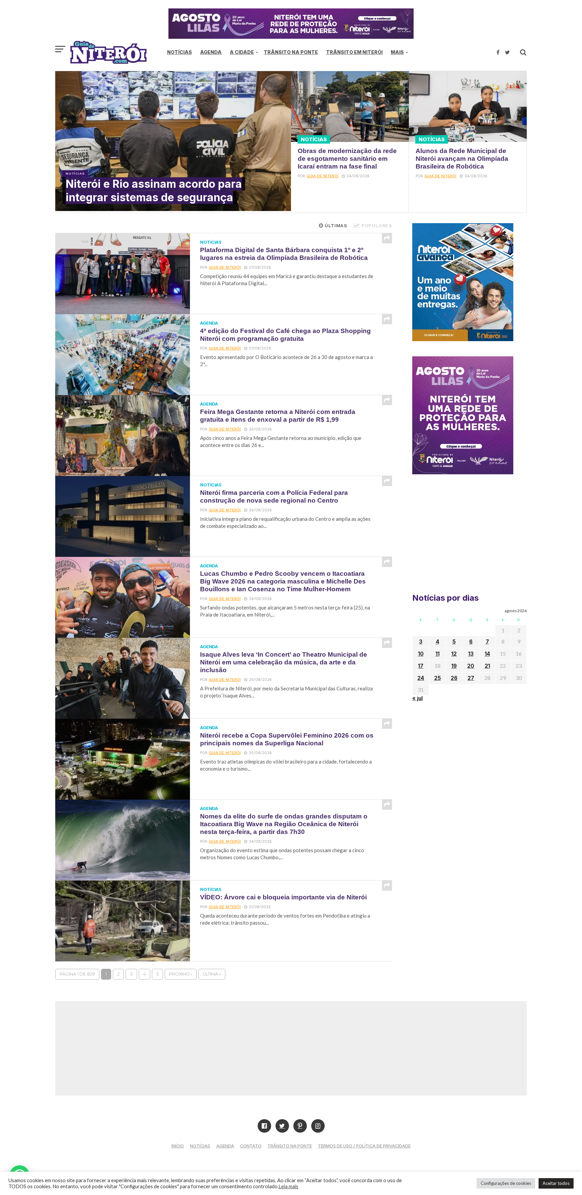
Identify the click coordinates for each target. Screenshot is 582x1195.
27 (470, 678)
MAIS (397, 52)
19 (454, 666)
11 (437, 654)
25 (437, 678)
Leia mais (288, 1186)
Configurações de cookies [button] (506, 1183)
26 (454, 678)
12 (454, 654)
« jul (417, 698)
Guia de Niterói (322, 176)
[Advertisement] (469, 536)
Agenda (211, 52)
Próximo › (180, 974)
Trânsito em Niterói (354, 52)
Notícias (179, 52)
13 (471, 654)
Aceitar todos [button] (556, 1183)
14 (487, 654)
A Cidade (242, 52)
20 (470, 666)
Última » (212, 974)
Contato (250, 1145)
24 (420, 678)
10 (421, 654)
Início (177, 1145)
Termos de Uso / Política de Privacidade (364, 1145)
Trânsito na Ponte (291, 52)
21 (487, 666)
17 (420, 666)
